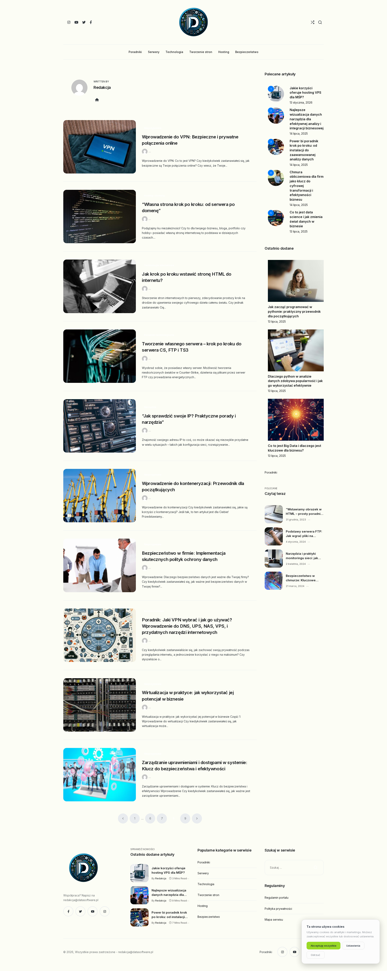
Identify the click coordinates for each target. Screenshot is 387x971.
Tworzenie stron (208, 895)
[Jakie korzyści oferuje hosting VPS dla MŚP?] (139, 873)
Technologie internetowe (159, 265)
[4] (276, 177)
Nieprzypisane (152, 128)
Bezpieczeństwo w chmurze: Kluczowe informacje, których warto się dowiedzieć (302, 578)
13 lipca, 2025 (299, 231)
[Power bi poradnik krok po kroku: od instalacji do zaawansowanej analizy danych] (139, 917)
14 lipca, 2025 (299, 133)
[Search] (320, 22)
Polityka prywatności (278, 908)
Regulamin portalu (276, 897)
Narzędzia (150, 407)
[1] (276, 93)
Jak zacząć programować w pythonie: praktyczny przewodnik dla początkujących (294, 311)
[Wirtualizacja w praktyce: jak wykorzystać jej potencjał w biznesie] (99, 705)
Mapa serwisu (274, 919)
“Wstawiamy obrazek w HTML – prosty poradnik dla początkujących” (304, 511)
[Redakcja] (145, 151)
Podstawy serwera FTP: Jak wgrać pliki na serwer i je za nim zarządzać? (304, 534)
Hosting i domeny (154, 195)
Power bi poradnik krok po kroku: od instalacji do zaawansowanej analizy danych (304, 150)
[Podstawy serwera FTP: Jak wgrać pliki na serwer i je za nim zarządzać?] (274, 536)
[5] (276, 217)
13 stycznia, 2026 (301, 102)
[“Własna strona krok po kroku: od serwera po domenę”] (99, 216)
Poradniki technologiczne (159, 334)
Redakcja (102, 87)
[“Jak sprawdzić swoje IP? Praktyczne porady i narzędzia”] (99, 426)
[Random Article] (312, 22)
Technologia (206, 884)
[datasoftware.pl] (193, 22)
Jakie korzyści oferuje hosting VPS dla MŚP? (305, 92)
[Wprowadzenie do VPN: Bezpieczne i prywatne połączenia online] (99, 146)
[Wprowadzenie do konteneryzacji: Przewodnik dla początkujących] (99, 495)
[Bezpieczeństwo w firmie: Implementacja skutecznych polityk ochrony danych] (99, 565)
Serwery (203, 873)
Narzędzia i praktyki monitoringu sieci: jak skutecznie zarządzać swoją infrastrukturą (302, 556)
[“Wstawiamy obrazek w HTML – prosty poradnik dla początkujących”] (274, 514)
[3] (276, 146)
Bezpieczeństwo (154, 611)
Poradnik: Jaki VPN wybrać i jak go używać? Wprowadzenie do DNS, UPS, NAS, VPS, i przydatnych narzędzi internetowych (187, 626)
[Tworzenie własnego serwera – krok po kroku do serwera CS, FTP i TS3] (99, 356)
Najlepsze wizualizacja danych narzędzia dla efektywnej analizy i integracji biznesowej (307, 119)
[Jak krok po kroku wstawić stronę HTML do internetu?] (99, 286)
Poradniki (271, 472)
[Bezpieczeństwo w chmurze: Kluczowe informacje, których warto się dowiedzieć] (274, 581)
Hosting (203, 906)
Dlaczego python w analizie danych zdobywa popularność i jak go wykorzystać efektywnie (295, 380)
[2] (276, 115)
